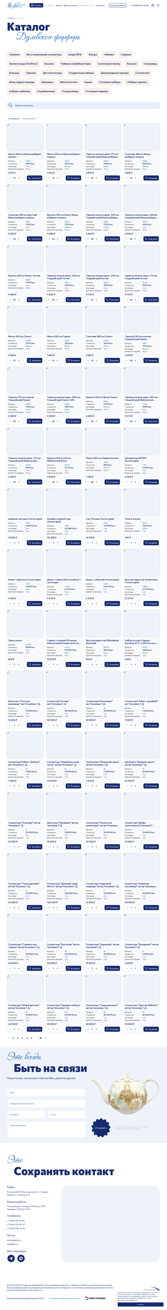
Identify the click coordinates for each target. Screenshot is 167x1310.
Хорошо (140, 1304)
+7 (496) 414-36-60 (140, 5)
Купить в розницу (117, 5)
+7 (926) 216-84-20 (16, 1224)
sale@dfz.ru (12, 1244)
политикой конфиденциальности (128, 1129)
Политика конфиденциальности (64, 1298)
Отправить (101, 1127)
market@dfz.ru (14, 1240)
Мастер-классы (70, 5)
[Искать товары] (10, 105)
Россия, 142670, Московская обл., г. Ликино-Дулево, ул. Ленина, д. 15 (28, 1193)
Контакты (100, 5)
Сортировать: (21, 118)
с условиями (136, 1294)
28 (40, 1038)
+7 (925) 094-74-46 (16, 1228)
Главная (11, 18)
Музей (59, 5)
